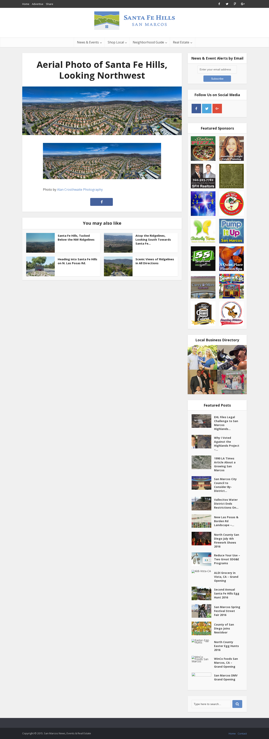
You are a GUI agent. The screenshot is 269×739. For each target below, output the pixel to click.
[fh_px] (227, 108)
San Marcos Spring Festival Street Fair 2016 (227, 611)
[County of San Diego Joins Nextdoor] (203, 628)
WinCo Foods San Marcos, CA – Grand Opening (226, 662)
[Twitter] (206, 108)
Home (25, 4)
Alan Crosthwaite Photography (80, 189)
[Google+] (217, 108)
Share (49, 4)
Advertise (37, 4)
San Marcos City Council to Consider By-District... (225, 485)
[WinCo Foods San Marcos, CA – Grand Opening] (203, 659)
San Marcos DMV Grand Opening (225, 677)
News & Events (88, 42)
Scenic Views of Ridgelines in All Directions (154, 261)
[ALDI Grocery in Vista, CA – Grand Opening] (203, 571)
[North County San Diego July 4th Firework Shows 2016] (203, 538)
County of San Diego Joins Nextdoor (224, 628)
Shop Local (116, 42)
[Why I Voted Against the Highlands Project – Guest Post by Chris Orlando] (203, 441)
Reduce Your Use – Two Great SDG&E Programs (227, 559)
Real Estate (181, 42)
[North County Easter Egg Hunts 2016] (203, 641)
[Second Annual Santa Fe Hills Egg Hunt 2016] (203, 593)
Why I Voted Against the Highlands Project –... (226, 443)
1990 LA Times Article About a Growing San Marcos (225, 464)
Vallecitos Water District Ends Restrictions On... (226, 503)
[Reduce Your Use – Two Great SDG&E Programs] (203, 559)
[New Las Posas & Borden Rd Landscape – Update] (203, 521)
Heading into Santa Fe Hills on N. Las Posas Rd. (77, 261)
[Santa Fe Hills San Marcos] (134, 20)
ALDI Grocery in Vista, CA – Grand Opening (226, 577)
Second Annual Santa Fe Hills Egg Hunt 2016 (226, 593)
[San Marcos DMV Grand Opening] (203, 679)
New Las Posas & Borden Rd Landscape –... (226, 521)
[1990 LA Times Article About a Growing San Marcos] (203, 462)
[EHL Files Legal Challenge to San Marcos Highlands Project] (203, 421)
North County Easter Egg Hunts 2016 (226, 646)
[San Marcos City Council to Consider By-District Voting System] (203, 483)
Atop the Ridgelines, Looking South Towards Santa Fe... (153, 239)
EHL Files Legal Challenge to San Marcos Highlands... (226, 423)
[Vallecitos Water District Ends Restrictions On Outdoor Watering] (203, 503)
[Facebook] (196, 108)
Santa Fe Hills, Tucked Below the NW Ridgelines (76, 237)
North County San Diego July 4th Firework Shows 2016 (226, 540)
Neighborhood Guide (148, 42)
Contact (242, 733)
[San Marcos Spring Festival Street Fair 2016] (203, 611)
